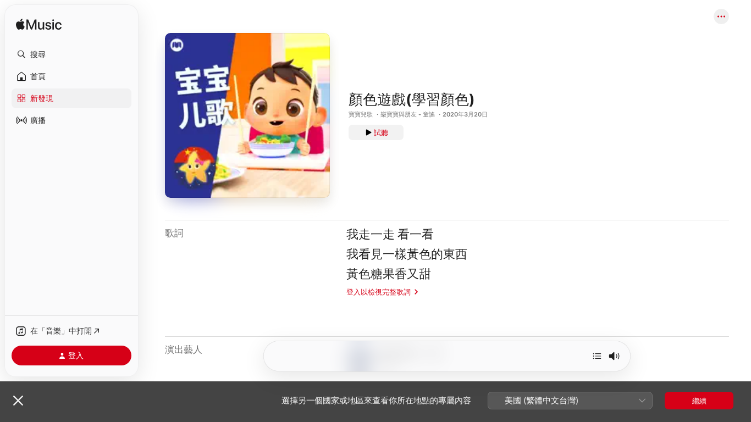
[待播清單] (597, 356)
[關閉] (18, 401)
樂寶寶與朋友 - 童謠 (407, 114)
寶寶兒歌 (361, 114)
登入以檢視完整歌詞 (378, 291)
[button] (71, 54)
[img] (39, 25)
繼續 (699, 400)
